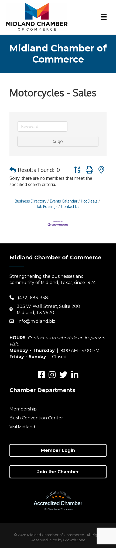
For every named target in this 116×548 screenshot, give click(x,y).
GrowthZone (74, 540)
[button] (12, 170)
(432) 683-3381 (34, 297)
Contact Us (70, 206)
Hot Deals (89, 201)
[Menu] (104, 17)
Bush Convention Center (36, 417)
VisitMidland (22, 426)
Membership (23, 409)
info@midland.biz (36, 321)
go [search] (60, 141)
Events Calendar (63, 201)
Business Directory (30, 201)
